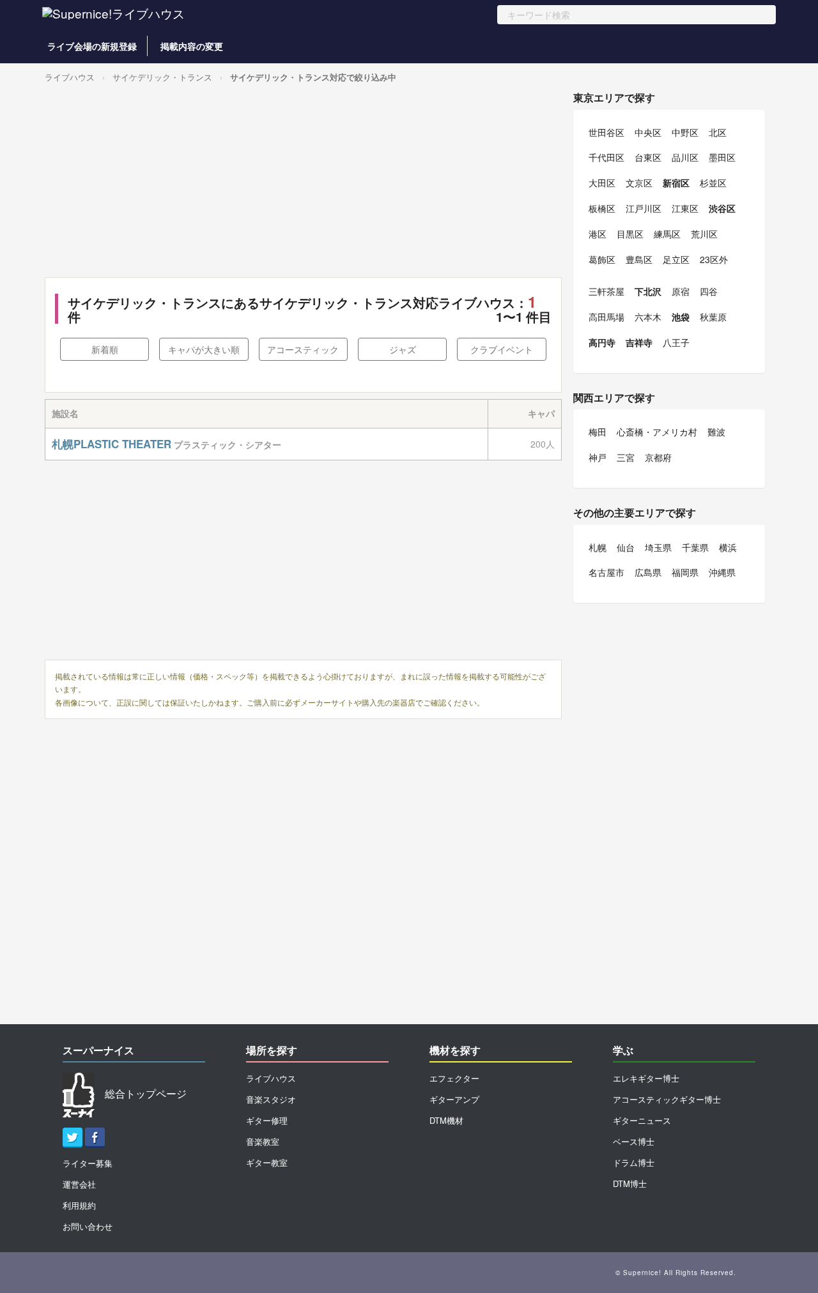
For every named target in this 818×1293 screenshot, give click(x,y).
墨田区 (722, 157)
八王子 (676, 342)
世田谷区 (606, 132)
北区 (718, 132)
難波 (716, 431)
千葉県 (695, 547)
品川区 (685, 157)
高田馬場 (606, 316)
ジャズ (402, 349)
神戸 (597, 457)
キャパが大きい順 (204, 349)
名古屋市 (606, 572)
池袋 (681, 316)
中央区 (648, 132)
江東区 (685, 208)
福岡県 (685, 572)
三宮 (626, 457)
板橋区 (602, 208)
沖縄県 (722, 572)
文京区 (639, 182)
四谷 (709, 291)
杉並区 (713, 182)
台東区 (648, 157)
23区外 (714, 259)
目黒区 (630, 233)
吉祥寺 (639, 342)
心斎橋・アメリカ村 (657, 431)
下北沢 (648, 291)
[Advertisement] (303, 181)
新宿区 (676, 182)
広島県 (648, 572)
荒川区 (704, 233)
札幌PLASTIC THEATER (111, 443)
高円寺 (602, 342)
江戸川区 (643, 208)
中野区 (685, 132)
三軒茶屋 (606, 291)
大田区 (602, 182)
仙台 (626, 547)
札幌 (597, 547)
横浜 (728, 547)
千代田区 (606, 157)
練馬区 (667, 233)
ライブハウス (70, 77)
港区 (597, 233)
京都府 (658, 457)
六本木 (648, 316)
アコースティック (303, 349)
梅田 (597, 431)
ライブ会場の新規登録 (92, 46)
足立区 (676, 259)
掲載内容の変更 (191, 46)
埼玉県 (658, 547)
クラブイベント (501, 349)
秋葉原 (713, 316)
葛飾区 (602, 259)
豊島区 (639, 259)
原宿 (681, 291)
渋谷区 (722, 208)
